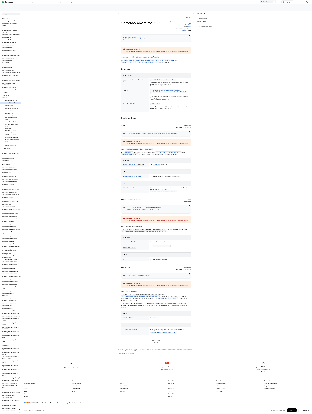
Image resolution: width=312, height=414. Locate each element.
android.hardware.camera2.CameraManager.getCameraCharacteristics (144, 231)
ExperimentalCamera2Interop (132, 37)
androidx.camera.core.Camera (167, 298)
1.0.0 (189, 26)
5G (72, 393)
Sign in (308, 2)
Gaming (74, 380)
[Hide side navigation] (19, 411)
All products (83, 403)
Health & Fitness (76, 386)
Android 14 (171, 388)
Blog (70, 2)
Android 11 (170, 396)
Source (25, 388)
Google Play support (269, 386)
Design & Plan (33, 2)
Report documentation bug (271, 383)
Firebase (59, 403)
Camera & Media (76, 388)
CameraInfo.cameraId (128, 62)
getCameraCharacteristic (172, 90)
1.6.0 (189, 125)
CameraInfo (164, 80)
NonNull (134, 80)
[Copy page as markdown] (159, 23)
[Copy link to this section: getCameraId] (133, 267)
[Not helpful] (189, 17)
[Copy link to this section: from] (126, 125)
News (25, 391)
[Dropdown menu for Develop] (50, 2)
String (135, 104)
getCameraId (154, 104)
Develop (45, 2)
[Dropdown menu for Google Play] (63, 2)
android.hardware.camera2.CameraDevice (172, 303)
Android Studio (299, 2)
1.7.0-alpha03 (187, 28)
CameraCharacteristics (161, 229)
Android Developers (126, 17)
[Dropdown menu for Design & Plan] (39, 2)
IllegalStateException (130, 329)
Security (26, 386)
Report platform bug (269, 380)
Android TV (123, 391)
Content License (163, 349)
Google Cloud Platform (71, 403)
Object (160, 90)
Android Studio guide (221, 380)
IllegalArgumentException (131, 188)
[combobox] (268, 1)
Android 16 (171, 383)
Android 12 (171, 393)
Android (26, 380)
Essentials (20, 2)
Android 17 (171, 380)
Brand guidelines (39, 410)
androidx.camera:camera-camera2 (182, 22)
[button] (10, 17)
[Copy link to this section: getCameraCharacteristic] (142, 199)
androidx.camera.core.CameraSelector (168, 152)
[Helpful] (187, 17)
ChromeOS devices (125, 386)
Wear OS (122, 383)
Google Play (57, 2)
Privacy (73, 391)
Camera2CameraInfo (141, 39)
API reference (7, 8)
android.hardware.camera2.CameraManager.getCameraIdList (141, 296)
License (31, 410)
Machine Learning (76, 383)
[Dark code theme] (190, 35)
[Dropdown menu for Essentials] (25, 2)
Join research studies (269, 388)
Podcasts (26, 396)
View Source (186, 24)
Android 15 (171, 386)
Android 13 (170, 391)
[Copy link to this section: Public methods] (137, 118)
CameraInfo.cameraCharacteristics (148, 62)
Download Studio (220, 388)
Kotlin (184, 30)
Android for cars (124, 388)
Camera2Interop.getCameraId (133, 60)
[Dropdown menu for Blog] (74, 2)
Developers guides (220, 383)
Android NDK (219, 391)
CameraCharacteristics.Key (167, 92)
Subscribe (292, 410)
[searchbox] (11, 14)
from (152, 80)
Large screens (123, 380)
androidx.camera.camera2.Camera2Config (163, 191)
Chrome (52, 403)
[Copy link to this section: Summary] (131, 69)
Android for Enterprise (29, 383)
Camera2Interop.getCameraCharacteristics (159, 60)
